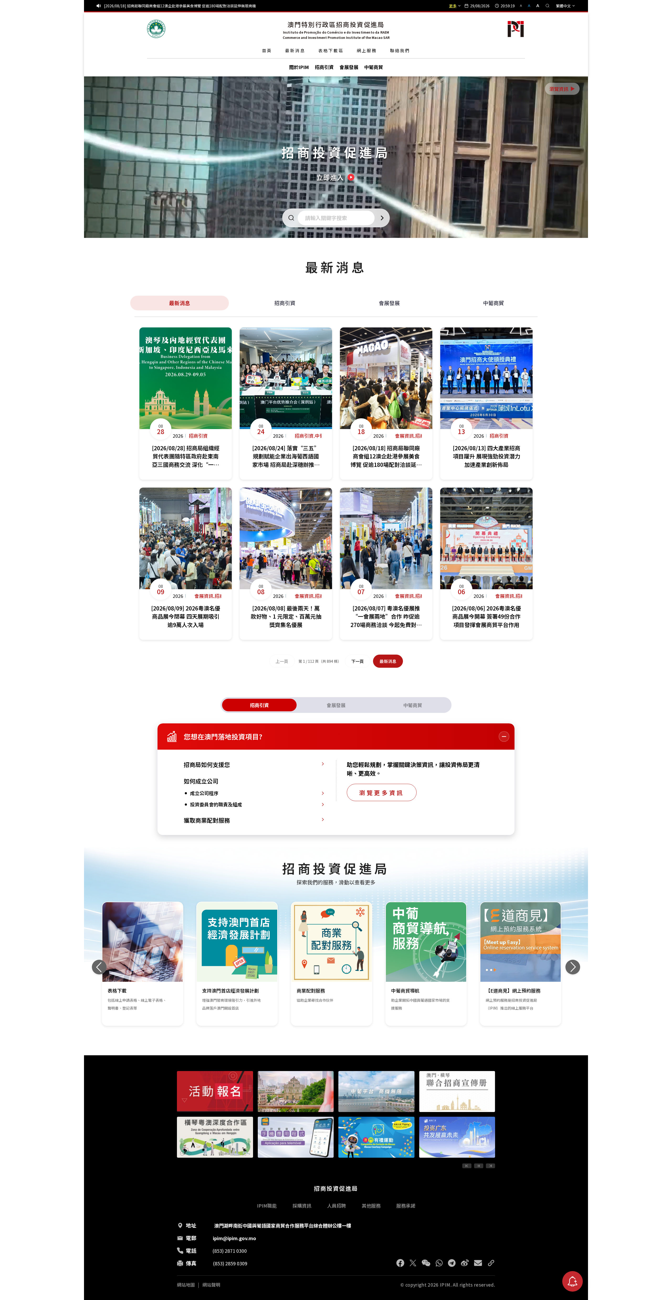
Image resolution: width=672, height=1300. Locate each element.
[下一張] (572, 967)
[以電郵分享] (478, 1263)
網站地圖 (186, 1284)
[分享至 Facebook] (400, 1263)
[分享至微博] (465, 1263)
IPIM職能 (267, 1205)
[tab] (259, 705)
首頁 (267, 50)
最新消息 (295, 50)
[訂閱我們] (572, 1281)
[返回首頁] (156, 29)
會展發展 (389, 303)
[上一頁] (466, 1165)
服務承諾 (405, 1205)
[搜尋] (547, 6)
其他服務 (371, 1205)
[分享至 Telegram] (452, 1263)
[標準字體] (529, 5)
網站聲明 (211, 1284)
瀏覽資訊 (562, 88)
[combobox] (337, 218)
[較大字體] (536, 5)
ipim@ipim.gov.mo (234, 1238)
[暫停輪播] (478, 1165)
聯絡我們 (400, 50)
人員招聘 (336, 1205)
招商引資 (284, 303)
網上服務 (367, 50)
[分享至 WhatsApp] (439, 1263)
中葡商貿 (493, 303)
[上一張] (99, 967)
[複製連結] (491, 1263)
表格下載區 (331, 50)
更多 (452, 5)
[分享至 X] (413, 1263)
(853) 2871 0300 (229, 1250)
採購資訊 (301, 1205)
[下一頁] (490, 1165)
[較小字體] (523, 5)
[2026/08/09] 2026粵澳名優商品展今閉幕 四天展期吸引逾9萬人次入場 (161, 5)
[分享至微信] (426, 1263)
